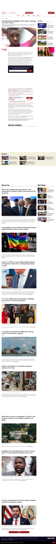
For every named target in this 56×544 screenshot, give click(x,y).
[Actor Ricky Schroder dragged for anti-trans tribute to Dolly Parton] (42, 207)
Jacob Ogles (3, 231)
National (48, 29)
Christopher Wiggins (4, 267)
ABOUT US (6, 538)
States (48, 23)
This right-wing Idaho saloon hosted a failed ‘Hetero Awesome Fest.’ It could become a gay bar (50, 216)
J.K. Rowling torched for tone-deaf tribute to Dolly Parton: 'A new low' (50, 191)
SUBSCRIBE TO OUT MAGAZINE (3, 13)
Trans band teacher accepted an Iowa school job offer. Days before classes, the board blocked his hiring (31, 163)
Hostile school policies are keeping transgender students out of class (17, 367)
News (23, 15)
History (34, 15)
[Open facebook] (9, 13)
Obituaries (48, 217)
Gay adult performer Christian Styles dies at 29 (50, 220)
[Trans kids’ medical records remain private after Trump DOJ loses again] (42, 31)
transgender (15, 90)
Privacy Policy (16, 542)
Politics (18, 15)
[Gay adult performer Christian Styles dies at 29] (42, 219)
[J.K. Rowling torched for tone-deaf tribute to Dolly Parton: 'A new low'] (42, 190)
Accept (54, 542)
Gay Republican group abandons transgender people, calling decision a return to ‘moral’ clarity (19, 228)
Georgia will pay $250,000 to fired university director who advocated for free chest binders (50, 44)
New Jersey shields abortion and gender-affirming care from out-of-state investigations (18, 300)
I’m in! (30, 70)
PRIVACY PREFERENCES (26, 538)
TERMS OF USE (31, 538)
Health (28, 15)
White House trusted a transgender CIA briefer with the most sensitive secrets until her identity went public (18, 418)
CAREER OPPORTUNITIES (10, 538)
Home (2, 18)
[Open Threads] (13, 13)
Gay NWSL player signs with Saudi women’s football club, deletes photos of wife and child (50, 39)
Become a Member (29, 98)
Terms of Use (22, 542)
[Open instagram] (15, 13)
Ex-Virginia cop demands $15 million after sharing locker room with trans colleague (18, 332)
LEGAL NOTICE (35, 538)
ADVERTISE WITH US (16, 538)
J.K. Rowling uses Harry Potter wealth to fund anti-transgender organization (31, 157)
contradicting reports (27, 57)
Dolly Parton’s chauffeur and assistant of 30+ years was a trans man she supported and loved (50, 197)
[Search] (46, 12)
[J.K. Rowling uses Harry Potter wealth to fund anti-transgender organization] (23, 157)
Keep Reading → (30, 294)
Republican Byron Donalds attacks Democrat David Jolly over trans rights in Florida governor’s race (18, 452)
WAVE (20, 113)
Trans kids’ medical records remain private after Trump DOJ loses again (50, 33)
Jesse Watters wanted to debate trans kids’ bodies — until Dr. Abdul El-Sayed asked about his (50, 204)
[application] (46, 51)
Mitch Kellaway (5, 48)
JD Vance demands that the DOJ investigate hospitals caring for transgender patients (19, 501)
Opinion (38, 15)
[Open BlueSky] (11, 13)
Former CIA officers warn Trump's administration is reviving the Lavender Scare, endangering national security (18, 263)
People (48, 188)
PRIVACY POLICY (21, 538)
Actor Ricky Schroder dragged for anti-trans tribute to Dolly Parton (50, 209)
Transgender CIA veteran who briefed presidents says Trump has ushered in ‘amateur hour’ (49, 158)
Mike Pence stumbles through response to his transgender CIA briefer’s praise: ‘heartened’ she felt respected (18, 191)
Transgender (6, 18)
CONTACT (3, 538)
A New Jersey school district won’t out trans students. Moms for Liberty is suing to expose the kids (50, 27)
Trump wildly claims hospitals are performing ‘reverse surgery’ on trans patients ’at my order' (13, 158)
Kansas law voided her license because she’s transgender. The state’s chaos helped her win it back (13, 163)
